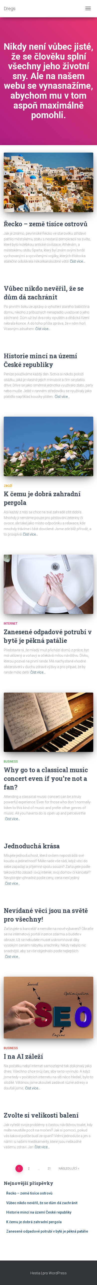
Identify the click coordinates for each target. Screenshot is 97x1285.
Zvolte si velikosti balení (41, 1115)
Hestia (35, 1273)
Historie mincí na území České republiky (38, 1212)
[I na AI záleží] (48, 1007)
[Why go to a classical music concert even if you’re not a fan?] (48, 722)
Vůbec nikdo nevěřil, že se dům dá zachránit (41, 1203)
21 (49, 1168)
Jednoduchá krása (32, 846)
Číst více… (77, 261)
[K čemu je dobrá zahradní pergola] (48, 446)
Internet (10, 623)
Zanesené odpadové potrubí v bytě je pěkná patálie (47, 1231)
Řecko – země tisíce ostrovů (46, 224)
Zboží (8, 486)
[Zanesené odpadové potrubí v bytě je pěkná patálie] (48, 584)
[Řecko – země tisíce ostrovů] (48, 182)
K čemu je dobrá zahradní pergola (34, 1222)
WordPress (58, 1273)
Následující (68, 1168)
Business (11, 761)
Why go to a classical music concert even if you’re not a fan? (46, 778)
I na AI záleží (23, 1056)
